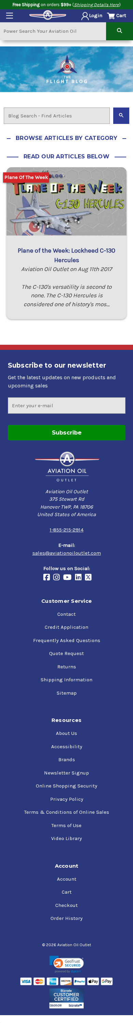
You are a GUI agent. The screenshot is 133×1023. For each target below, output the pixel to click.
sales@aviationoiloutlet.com (66, 553)
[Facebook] (48, 578)
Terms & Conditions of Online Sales (66, 812)
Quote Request (66, 653)
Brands (66, 759)
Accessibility (66, 746)
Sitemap (67, 693)
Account (66, 879)
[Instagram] (58, 578)
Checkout (66, 905)
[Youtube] (69, 578)
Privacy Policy (66, 799)
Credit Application (66, 627)
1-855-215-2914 (67, 530)
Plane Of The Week (26, 177)
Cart (67, 892)
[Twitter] (90, 578)
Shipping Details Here (96, 4)
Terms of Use (66, 825)
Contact (66, 614)
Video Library (66, 838)
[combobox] (53, 31)
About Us (66, 733)
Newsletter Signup (66, 773)
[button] (67, 964)
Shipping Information (66, 680)
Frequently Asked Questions (66, 640)
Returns (66, 667)
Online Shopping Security (66, 786)
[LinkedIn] (80, 578)
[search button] (119, 31)
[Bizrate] (66, 998)
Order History (66, 918)
